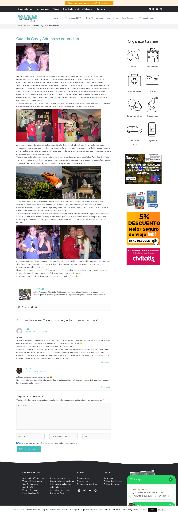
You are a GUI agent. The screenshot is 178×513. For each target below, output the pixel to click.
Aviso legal (108, 478)
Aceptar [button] (152, 510)
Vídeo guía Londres (30, 490)
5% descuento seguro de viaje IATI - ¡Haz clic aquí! (89, 3)
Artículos (27, 26)
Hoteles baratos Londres (60, 484)
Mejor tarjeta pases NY (59, 487)
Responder (106, 362)
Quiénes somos (83, 478)
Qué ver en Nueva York (60, 478)
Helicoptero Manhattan (59, 490)
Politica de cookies (112, 484)
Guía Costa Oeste (30, 484)
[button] (82, 18)
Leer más (161, 510)
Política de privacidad (113, 481)
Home (20, 26)
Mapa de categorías (30, 493)
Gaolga (28, 369)
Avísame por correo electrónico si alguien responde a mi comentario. (48, 443)
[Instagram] (160, 9)
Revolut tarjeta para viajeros (62, 481)
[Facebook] (150, 9)
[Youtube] (36, 307)
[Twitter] (153, 9)
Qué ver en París (57, 493)
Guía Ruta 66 (27, 487)
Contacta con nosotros (87, 484)
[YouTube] (157, 9)
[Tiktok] (29, 307)
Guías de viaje (83, 481)
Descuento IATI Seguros (33, 478)
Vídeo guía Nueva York (32, 481)
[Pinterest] (32, 307)
